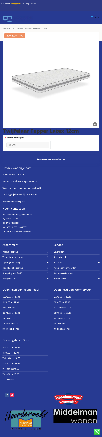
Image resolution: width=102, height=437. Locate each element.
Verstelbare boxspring (13, 257)
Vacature (58, 262)
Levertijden (59, 251)
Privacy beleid (60, 278)
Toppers (12, 28)
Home (5, 28)
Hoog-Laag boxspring (12, 268)
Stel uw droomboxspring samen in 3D (20, 181)
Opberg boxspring (11, 262)
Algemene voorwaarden (65, 268)
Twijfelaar (20, 28)
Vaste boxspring (10, 251)
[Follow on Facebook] (7, 395)
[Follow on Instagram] (12, 395)
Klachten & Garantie (63, 273)
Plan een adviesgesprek (13, 201)
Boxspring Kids (9, 278)
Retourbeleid (60, 257)
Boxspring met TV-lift (12, 273)
